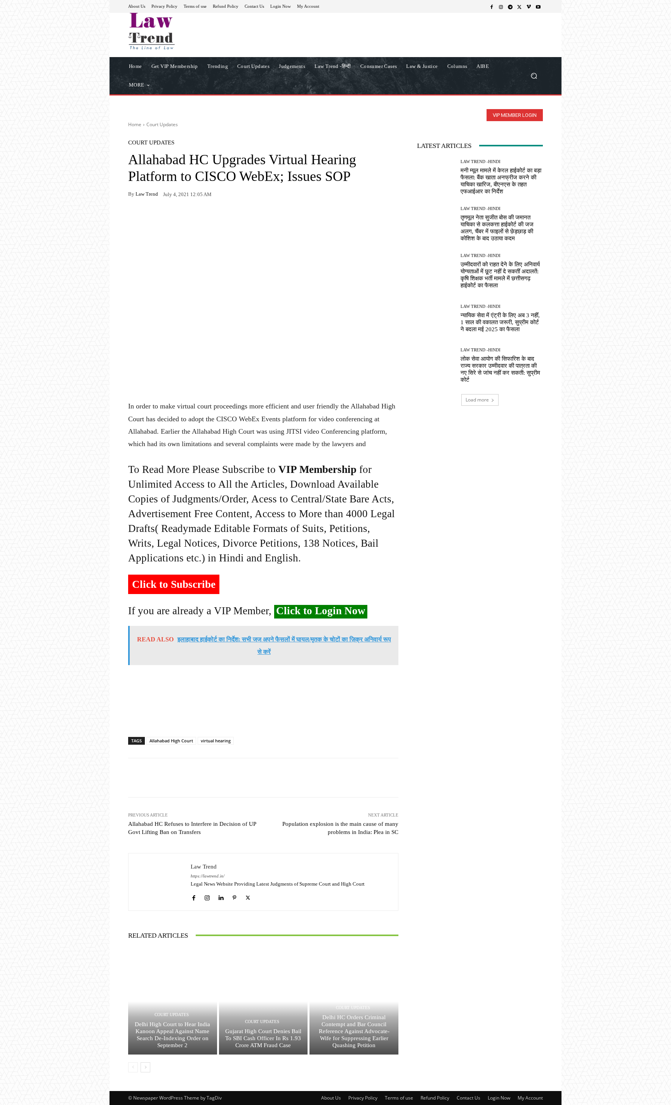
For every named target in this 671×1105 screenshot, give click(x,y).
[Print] (189, 218)
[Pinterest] (207, 218)
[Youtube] (538, 6)
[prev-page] (133, 1067)
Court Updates (162, 124)
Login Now (499, 1098)
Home (134, 124)
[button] (534, 75)
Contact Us (468, 1098)
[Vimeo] (529, 6)
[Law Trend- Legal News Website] (184, 31)
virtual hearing (216, 741)
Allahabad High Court (171, 741)
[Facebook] (491, 6)
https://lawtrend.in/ (207, 876)
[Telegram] (510, 6)
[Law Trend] (159, 882)
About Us (331, 1098)
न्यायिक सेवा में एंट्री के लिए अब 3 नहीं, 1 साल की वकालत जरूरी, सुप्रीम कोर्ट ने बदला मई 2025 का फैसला (500, 322)
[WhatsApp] (154, 218)
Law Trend (147, 193)
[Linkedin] (221, 896)
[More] (225, 218)
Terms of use (399, 1098)
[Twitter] (519, 6)
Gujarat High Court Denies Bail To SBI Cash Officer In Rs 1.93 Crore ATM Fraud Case (263, 1038)
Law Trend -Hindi (481, 162)
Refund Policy (435, 1098)
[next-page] (145, 1067)
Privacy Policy (362, 1098)
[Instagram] (501, 6)
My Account (530, 1098)
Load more (477, 399)
